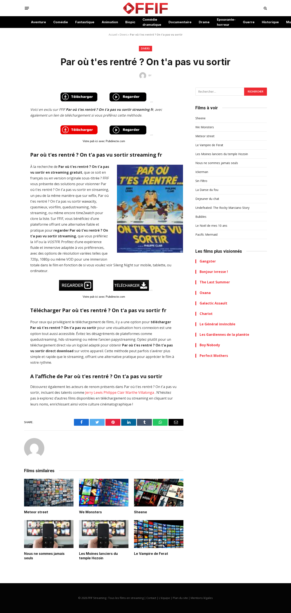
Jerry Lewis (94, 392)
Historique (270, 22)
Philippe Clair (114, 392)
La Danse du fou (206, 190)
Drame (204, 22)
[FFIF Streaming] (145, 8)
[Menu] (27, 8)
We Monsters (90, 512)
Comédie (60, 22)
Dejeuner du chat (207, 199)
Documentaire (180, 22)
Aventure (38, 22)
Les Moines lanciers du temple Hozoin (98, 555)
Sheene (140, 512)
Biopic (130, 22)
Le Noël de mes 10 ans (211, 226)
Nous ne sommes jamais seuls (44, 555)
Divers (123, 34)
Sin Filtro (201, 181)
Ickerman (201, 172)
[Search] (265, 8)
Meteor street (36, 512)
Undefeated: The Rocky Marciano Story (222, 208)
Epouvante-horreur (226, 22)
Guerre (249, 22)
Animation (110, 22)
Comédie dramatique (152, 22)
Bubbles (200, 217)
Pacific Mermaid (206, 234)
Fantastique (84, 22)
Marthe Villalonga (139, 392)
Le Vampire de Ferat (151, 553)
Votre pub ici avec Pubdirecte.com (104, 141)
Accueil (113, 34)
